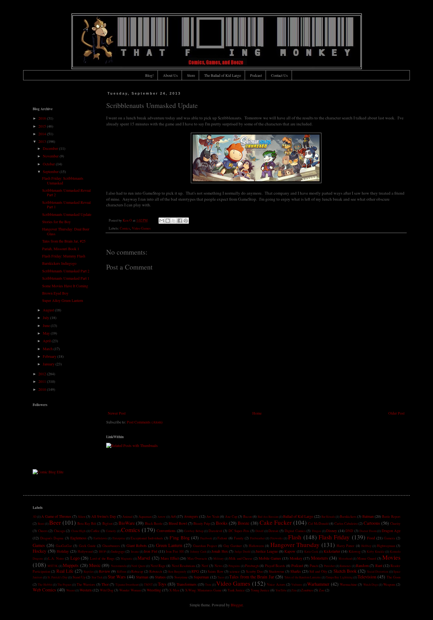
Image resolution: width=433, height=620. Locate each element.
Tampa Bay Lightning (339, 577)
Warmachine (348, 584)
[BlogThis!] (168, 220)
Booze (243, 523)
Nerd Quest (138, 566)
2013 (42, 141)
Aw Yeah (212, 516)
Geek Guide (87, 545)
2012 (42, 373)
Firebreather (257, 538)
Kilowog (354, 551)
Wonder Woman (130, 590)
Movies (391, 557)
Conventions (166, 530)
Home (257, 413)
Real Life (64, 571)
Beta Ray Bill (86, 523)
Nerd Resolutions (183, 565)
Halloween (256, 545)
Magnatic (126, 559)
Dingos (316, 531)
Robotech (155, 571)
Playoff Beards (275, 565)
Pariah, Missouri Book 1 (60, 248)
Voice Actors (276, 584)
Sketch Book (345, 571)
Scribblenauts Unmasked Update (66, 214)
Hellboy (366, 546)
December (51, 148)
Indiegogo (118, 551)
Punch (314, 565)
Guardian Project (205, 545)
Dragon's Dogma (51, 538)
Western (86, 589)
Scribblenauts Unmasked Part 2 (65, 270)
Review (104, 571)
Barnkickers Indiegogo (59, 263)
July (46, 317)
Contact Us (279, 75)
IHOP (102, 552)
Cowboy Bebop (194, 531)
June (47, 325)
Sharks (295, 571)
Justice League (266, 551)
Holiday (63, 551)
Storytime (181, 577)
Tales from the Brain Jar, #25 (64, 240)
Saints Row (215, 571)
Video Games (141, 228)
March (48, 348)
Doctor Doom (368, 531)
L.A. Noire (56, 558)
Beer (55, 522)
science (234, 571)
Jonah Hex (219, 551)
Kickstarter (332, 551)
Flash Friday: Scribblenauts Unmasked (62, 180)
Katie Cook (311, 552)
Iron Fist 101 (175, 551)
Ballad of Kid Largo (298, 516)
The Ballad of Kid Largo (222, 75)
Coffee (95, 531)
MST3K (53, 566)
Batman (368, 516)
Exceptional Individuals (147, 538)
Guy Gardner (232, 545)
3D (34, 517)
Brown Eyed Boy (55, 293)
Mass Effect (170, 558)
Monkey (296, 558)
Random (362, 565)
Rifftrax (121, 572)
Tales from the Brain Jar (251, 577)
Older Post (396, 413)
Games (39, 545)
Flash (294, 537)
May (47, 333)
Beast (41, 524)
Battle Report (391, 516)
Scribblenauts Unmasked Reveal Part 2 (66, 192)
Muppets (71, 565)
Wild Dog (106, 590)
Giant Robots (136, 545)
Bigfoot (107, 523)
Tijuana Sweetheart (127, 585)
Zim (293, 590)
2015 (42, 126)
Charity (395, 523)
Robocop (137, 571)
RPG (195, 571)
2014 (42, 133)
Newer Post (117, 413)
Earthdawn (100, 538)
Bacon (247, 516)
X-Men (174, 590)
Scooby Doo (254, 571)
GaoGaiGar (64, 545)
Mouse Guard (366, 558)
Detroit (273, 531)
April (47, 340)
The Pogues (64, 585)
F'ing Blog (179, 538)
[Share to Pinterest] (186, 220)
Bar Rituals (328, 517)
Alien (81, 516)
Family (238, 538)
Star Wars (117, 577)
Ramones (345, 566)
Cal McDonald (318, 523)
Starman (142, 576)
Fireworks (276, 538)
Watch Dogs (370, 585)
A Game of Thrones (56, 516)
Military (218, 559)
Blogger (236, 604)
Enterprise (119, 538)
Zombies (307, 590)
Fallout (222, 538)
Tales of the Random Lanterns (302, 577)
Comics (125, 228)
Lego (75, 558)
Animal (127, 516)
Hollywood (85, 551)
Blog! (149, 75)
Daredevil (215, 531)
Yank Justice (236, 590)
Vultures (296, 585)
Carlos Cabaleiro (346, 523)
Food (371, 537)
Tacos (220, 577)
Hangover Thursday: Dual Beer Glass (65, 231)
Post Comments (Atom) (145, 421)
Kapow (289, 551)
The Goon (393, 577)
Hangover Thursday (295, 545)
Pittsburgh (252, 565)
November (51, 155)
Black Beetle (154, 523)
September (51, 171)
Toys (162, 584)
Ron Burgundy (177, 572)
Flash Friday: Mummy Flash (63, 255)
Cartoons (372, 523)
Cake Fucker (276, 522)
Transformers (187, 584)
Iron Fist (150, 551)
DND (349, 531)
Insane (135, 552)
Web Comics (44, 590)
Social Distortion (377, 572)
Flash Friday (334, 537)
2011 (42, 381)
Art (173, 516)
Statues (160, 576)
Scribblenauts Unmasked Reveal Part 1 (66, 204)
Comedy (111, 531)
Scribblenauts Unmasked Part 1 (65, 278)
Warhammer (318, 584)
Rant (378, 565)
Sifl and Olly (318, 571)
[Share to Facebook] (180, 220)
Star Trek (97, 577)
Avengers (191, 516)
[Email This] (161, 220)
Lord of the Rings (102, 558)
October (49, 163)
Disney (331, 530)
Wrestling (154, 589)
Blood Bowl (178, 523)
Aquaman (145, 516)
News (219, 565)
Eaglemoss (78, 537)
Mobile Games (270, 558)
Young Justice (260, 590)
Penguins (234, 566)
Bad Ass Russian (268, 517)
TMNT (148, 585)
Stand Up (79, 577)
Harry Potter (345, 545)
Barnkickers (348, 516)
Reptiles (89, 572)
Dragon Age (391, 530)
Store (191, 75)
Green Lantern (169, 545)
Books (222, 523)
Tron (208, 585)
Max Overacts (197, 558)
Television (367, 577)
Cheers (43, 531)
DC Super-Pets (239, 531)
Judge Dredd (242, 552)
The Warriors (86, 584)
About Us (170, 75)
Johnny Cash (198, 552)
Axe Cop (231, 516)
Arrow (161, 517)
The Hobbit (45, 585)
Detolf (259, 531)
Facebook (206, 538)
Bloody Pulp (201, 523)
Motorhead (345, 559)
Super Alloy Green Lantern (62, 300)
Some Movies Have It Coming (65, 285)
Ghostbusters (111, 545)
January (49, 363)
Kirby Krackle (376, 552)
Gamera (389, 538)
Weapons (389, 584)
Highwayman (386, 545)
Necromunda (118, 566)
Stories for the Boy (56, 221)
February (50, 356)
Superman (201, 576)
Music (94, 565)
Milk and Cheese (240, 558)
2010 (42, 389)
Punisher (329, 566)
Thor (105, 584)
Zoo (321, 590)
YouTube (281, 590)
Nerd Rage (158, 565)
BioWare (127, 523)
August (49, 309)
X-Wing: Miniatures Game (203, 590)
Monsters (319, 558)
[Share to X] (174, 220)
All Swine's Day (103, 516)
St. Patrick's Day (58, 577)
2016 (42, 118)
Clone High (78, 531)
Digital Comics (295, 531)
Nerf (205, 565)
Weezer (70, 590)
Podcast (256, 75)
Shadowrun (276, 571)
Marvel (144, 558)
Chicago (59, 531)
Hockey (39, 551)
